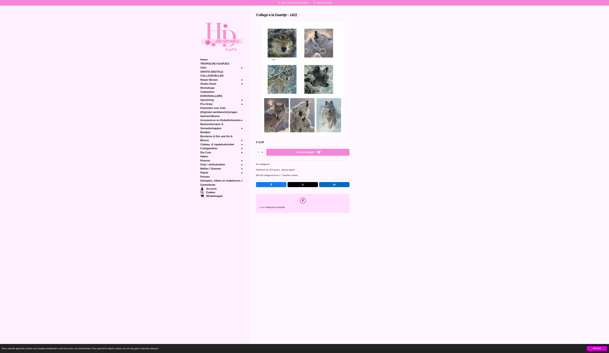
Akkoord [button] (597, 348)
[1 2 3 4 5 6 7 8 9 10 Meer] (260, 152)
